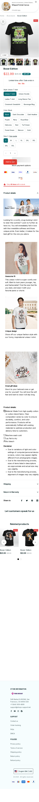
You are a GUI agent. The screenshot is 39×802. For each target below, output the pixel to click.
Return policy (15, 756)
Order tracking (15, 725)
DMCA (12, 733)
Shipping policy (15, 752)
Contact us (14, 721)
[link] (6, 6)
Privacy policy (15, 744)
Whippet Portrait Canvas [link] (20, 5)
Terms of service (16, 748)
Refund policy (15, 760)
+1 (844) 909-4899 (17, 704)
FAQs (12, 729)
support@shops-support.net (20, 707)
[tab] (18, 559)
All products (11, 16)
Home (2, 16)
